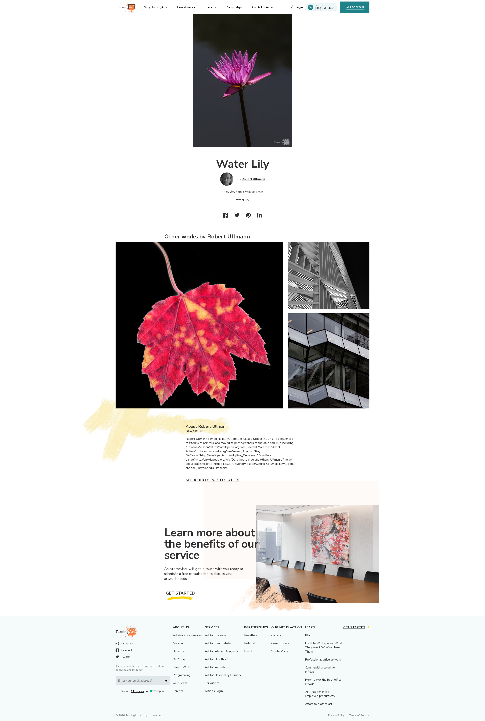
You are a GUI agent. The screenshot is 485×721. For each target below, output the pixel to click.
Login (299, 7)
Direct (248, 651)
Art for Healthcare (217, 659)
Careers (178, 691)
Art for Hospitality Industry (223, 675)
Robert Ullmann (253, 179)
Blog (308, 635)
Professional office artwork (323, 660)
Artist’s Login (214, 691)
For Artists (212, 683)
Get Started (355, 7)
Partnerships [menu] (234, 7)
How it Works (182, 667)
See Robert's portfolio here (213, 480)
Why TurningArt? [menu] (155, 7)
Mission (178, 643)
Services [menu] (210, 7)
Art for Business (215, 635)
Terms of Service (359, 715)
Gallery (276, 635)
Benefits (178, 651)
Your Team (180, 683)
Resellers (250, 635)
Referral (249, 643)
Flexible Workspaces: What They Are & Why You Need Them (323, 647)
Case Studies (280, 643)
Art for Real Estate (218, 643)
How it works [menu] (186, 7)
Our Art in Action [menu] (263, 7)
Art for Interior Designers (221, 651)
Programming (181, 675)
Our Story (179, 659)
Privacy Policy (336, 715)
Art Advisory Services (187, 635)
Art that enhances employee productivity (320, 694)
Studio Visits (279, 651)
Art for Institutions (217, 667)
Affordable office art (318, 704)
